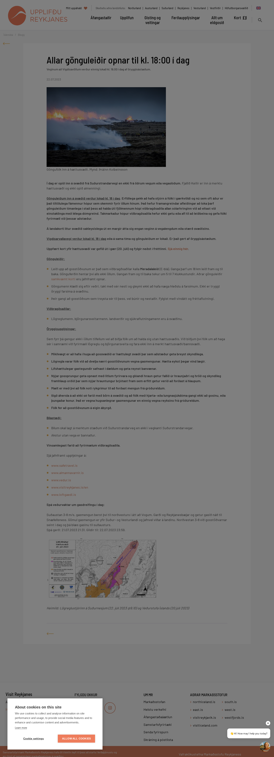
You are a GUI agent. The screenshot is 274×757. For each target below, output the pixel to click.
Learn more (21, 727)
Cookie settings (33, 738)
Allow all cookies (76, 738)
